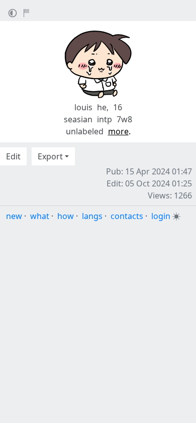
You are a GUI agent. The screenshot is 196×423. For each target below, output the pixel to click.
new (14, 216)
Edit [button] (13, 156)
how (65, 216)
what (39, 216)
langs (92, 216)
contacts (127, 216)
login (160, 216)
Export (50, 156)
